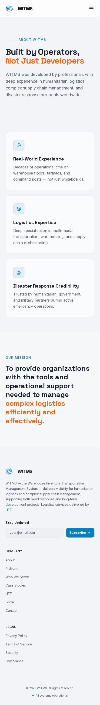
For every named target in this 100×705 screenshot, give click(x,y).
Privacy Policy (16, 636)
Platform (12, 568)
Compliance (15, 661)
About (10, 560)
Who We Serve (17, 577)
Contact (11, 610)
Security (12, 653)
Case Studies (16, 585)
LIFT (9, 510)
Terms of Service (19, 644)
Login (10, 602)
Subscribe (78, 533)
